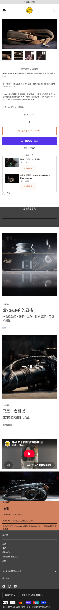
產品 (4, 548)
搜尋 (28, 607)
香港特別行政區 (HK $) (31, 595)
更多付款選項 (29, 148)
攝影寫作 (6, 552)
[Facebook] (3, 586)
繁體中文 (9, 595)
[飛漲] (8, 43)
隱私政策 (47, 526)
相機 (4, 328)
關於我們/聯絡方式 (10, 557)
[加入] (54, 520)
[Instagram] (9, 586)
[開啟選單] (6, 10)
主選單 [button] (5, 535)
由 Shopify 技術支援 (41, 607)
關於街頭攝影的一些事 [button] (11, 571)
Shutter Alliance (12, 607)
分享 (8, 193)
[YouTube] (15, 586)
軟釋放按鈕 (7, 425)
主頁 (4, 544)
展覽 (4, 561)
